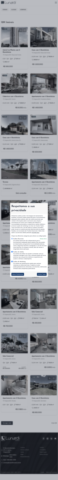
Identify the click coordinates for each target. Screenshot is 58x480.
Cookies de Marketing (19, 261)
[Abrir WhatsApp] (54, 476)
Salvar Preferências (17, 274)
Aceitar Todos (42, 274)
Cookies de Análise (18, 252)
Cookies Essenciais (30, 238)
